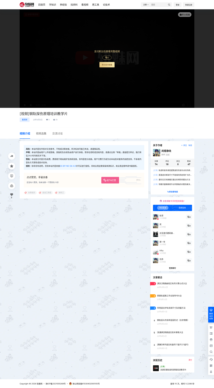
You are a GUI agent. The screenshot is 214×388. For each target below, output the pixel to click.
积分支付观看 (107, 65)
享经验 (63, 4)
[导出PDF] (11, 185)
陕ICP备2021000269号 (56, 383)
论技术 (106, 4)
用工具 (95, 4)
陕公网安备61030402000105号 (86, 383)
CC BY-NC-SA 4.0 (68, 166)
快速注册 (188, 5)
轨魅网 (39, 383)
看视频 (84, 4)
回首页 (41, 4)
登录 (177, 5)
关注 (185, 145)
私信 (190, 145)
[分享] (11, 156)
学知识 (52, 4)
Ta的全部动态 (172, 192)
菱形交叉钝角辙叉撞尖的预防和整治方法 (171, 180)
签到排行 (172, 268)
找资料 (74, 4)
